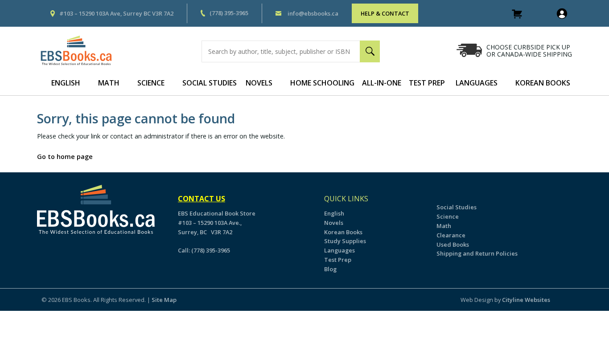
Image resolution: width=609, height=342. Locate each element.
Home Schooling (322, 83)
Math (108, 83)
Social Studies (209, 83)
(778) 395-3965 (229, 13)
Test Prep (427, 83)
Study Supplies (345, 241)
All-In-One (381, 83)
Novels (259, 83)
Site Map (164, 300)
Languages (477, 83)
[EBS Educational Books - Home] (80, 50)
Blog (330, 269)
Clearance (450, 235)
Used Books (452, 244)
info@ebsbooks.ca (313, 13)
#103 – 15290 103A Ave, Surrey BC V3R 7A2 (116, 13)
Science (151, 83)
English (65, 83)
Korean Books (542, 83)
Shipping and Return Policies (477, 253)
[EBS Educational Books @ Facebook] (46, 249)
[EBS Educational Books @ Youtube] (55, 249)
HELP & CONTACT (385, 13)
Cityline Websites (526, 300)
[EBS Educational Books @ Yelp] (51, 249)
